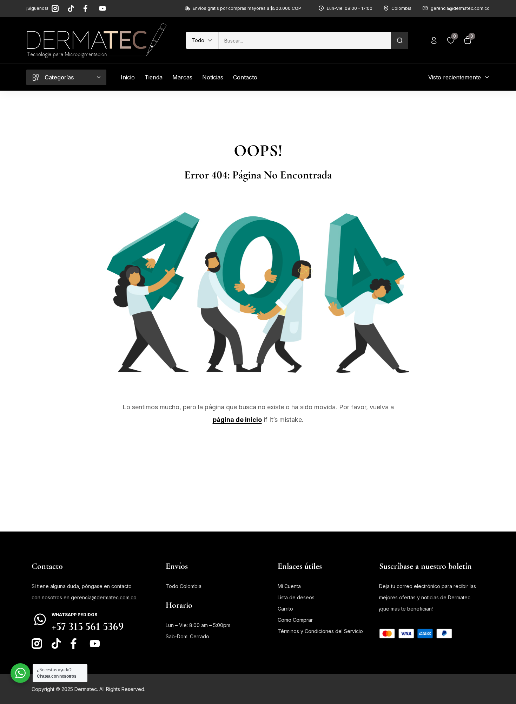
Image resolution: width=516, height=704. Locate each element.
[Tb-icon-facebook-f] (86, 8)
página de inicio (237, 419)
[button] (202, 40)
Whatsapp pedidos (74, 614)
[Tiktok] (70, 8)
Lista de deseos (296, 597)
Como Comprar (295, 620)
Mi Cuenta (289, 586)
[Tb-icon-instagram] (55, 8)
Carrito (285, 609)
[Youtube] (102, 8)
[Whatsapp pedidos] (40, 619)
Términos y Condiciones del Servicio (320, 631)
